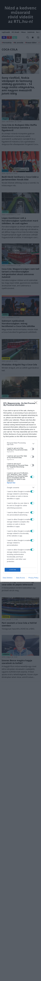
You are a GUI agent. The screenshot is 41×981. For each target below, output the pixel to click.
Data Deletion (8, 578)
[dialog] (20, 490)
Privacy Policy (33, 578)
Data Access (20, 578)
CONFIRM (12, 569)
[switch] (32, 449)
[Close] (36, 403)
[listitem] (20, 443)
